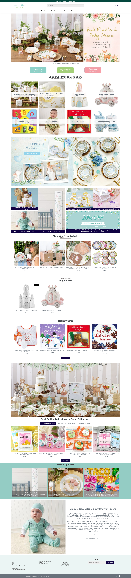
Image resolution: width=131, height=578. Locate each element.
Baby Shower (64, 10)
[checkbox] (101, 562)
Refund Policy (64, 563)
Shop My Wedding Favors (18, 569)
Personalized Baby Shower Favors (66, 423)
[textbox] (97, 562)
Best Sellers (54, 10)
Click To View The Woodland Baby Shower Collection (65, 63)
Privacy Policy (64, 562)
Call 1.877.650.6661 (43, 563)
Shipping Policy (65, 564)
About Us (14, 563)
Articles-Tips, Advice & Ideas (19, 565)
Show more (65, 358)
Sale (88, 10)
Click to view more (65, 238)
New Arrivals (44, 10)
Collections (15, 568)
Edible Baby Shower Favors (48, 423)
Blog (13, 567)
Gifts (72, 10)
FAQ (13, 564)
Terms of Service (65, 565)
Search (14, 562)
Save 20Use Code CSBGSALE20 (65, 1)
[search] (65, 5)
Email (40, 562)
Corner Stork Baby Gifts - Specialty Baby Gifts (40, 576)
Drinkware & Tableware (84, 423)
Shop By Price (80, 10)
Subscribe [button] (110, 562)
